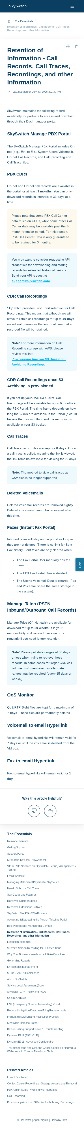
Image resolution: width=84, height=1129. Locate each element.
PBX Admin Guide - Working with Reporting (32, 1089)
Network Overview (17, 841)
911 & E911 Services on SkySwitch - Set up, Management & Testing (41, 868)
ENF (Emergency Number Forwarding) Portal (33, 1004)
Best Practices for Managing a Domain (29, 925)
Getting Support (16, 847)
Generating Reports (18, 960)
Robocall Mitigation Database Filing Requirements (36, 1010)
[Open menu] (72, 6)
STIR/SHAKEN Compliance (23, 973)
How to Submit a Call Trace (23, 888)
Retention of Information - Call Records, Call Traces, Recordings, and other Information (38, 28)
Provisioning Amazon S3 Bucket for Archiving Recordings (39, 361)
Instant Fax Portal (17, 1077)
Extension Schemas (18, 941)
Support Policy (15, 853)
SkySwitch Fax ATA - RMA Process (27, 913)
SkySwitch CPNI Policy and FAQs (26, 991)
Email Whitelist (15, 876)
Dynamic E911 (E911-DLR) (23, 1035)
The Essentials (24, 21)
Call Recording (16, 1096)
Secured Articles (16, 998)
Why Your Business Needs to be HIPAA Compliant (36, 954)
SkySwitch (18, 6)
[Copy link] (76, 46)
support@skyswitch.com (31, 281)
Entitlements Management (22, 966)
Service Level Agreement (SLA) (25, 985)
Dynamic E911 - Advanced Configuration (30, 1041)
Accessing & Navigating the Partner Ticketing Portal (37, 919)
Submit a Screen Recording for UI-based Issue (34, 948)
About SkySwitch (17, 979)
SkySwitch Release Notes (22, 1023)
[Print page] (67, 46)
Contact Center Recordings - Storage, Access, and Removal (42, 1083)
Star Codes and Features (21, 894)
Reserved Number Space (22, 900)
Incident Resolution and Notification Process (32, 1016)
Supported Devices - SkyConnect (26, 860)
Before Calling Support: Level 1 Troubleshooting (35, 1029)
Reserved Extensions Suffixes (24, 907)
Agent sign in (41, 1120)
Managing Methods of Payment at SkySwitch (33, 882)
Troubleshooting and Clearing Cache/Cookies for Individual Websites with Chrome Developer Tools (41, 1049)
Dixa (64, 1120)
